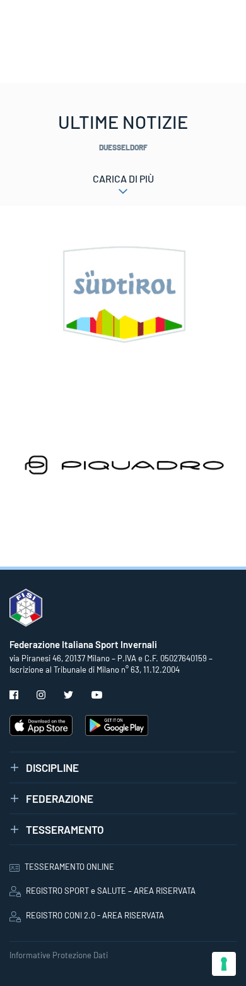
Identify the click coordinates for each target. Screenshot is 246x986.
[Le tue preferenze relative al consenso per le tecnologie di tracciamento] (224, 964)
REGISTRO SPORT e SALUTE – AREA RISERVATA (111, 891)
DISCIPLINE (52, 767)
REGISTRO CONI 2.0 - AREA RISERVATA (95, 915)
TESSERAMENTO (65, 829)
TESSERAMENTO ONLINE (69, 867)
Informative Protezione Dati (58, 955)
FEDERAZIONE (59, 798)
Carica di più (123, 178)
